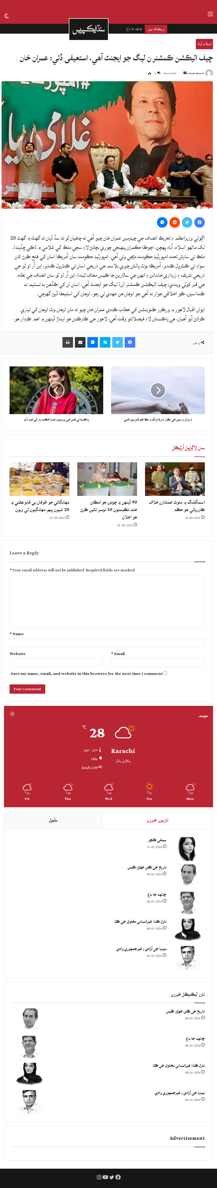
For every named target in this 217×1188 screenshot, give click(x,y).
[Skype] (105, 342)
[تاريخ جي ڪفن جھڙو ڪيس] (187, 876)
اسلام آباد (204, 44)
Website (18, 654)
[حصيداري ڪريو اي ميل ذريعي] (80, 342)
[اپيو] (67, 342)
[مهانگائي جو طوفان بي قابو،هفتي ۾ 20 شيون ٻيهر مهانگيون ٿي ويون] (39, 479)
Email (118, 654)
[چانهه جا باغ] (187, 903)
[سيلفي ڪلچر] (187, 849)
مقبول (53, 820)
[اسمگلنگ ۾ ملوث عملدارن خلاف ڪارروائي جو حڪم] (175, 479)
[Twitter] (187, 222)
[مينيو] (210, 17)
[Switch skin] (6, 17)
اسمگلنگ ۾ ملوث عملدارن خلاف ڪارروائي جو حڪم (177, 505)
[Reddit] (174, 222)
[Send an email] (185, 73)
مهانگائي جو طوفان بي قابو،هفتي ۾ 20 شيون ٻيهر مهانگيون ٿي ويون (40, 505)
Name (17, 634)
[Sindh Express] (88, 29)
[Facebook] (199, 222)
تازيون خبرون (157, 820)
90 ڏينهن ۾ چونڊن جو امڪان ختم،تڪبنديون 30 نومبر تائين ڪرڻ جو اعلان (108, 509)
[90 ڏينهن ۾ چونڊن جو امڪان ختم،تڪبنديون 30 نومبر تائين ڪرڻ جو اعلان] (107, 479)
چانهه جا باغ (156, 894)
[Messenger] (162, 222)
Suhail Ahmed (195, 73)
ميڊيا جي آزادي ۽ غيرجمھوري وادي (141, 949)
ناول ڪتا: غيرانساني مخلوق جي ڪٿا (119, 28)
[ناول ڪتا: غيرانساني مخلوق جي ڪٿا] (187, 930)
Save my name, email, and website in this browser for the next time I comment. (86, 674)
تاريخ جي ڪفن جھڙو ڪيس (147, 867)
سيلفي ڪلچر (157, 840)
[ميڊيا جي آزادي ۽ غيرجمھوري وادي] (187, 958)
